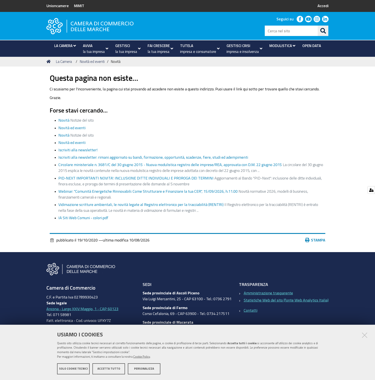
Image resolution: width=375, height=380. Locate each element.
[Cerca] (323, 30)
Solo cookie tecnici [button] (73, 368)
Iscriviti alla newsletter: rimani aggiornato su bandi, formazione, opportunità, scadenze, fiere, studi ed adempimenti (153, 157)
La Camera (64, 61)
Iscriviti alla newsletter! (78, 150)
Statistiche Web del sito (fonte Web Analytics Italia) (286, 300)
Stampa (318, 240)
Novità (63, 120)
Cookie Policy (141, 356)
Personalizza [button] (144, 368)
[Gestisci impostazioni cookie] (371, 190)
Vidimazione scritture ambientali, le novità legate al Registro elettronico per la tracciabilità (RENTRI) (141, 204)
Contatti (250, 310)
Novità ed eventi (92, 61)
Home (49, 61)
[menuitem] (63, 45)
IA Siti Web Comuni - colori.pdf (83, 218)
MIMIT (79, 6)
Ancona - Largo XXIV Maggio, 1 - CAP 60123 (82, 309)
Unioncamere (57, 6)
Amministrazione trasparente (268, 293)
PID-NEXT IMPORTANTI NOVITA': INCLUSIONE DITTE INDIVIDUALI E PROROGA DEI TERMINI (136, 178)
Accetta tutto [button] (108, 368)
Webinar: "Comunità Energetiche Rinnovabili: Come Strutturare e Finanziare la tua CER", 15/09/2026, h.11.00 (148, 191)
